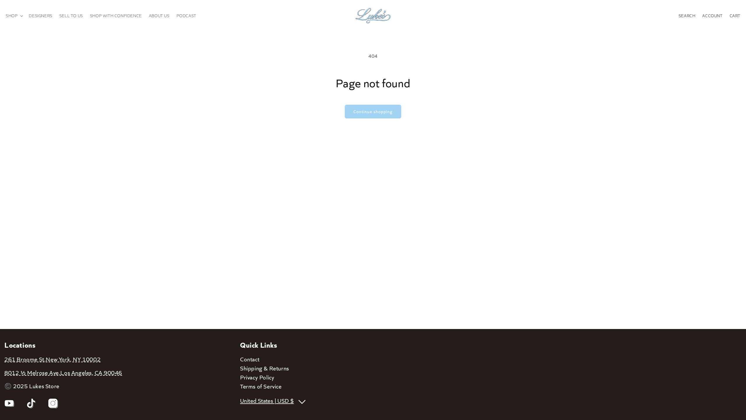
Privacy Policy (257, 377)
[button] (13, 16)
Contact (249, 359)
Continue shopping (373, 111)
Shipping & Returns (264, 368)
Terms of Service (261, 386)
